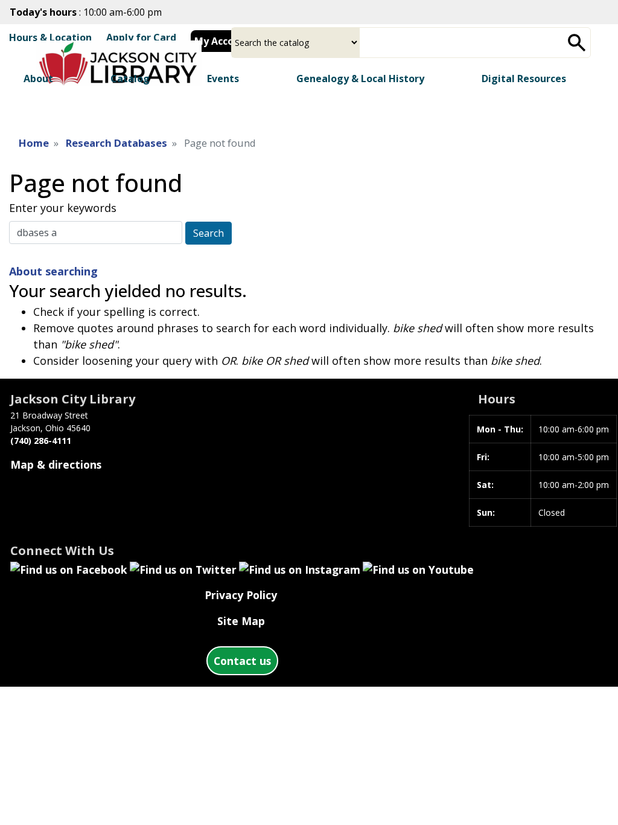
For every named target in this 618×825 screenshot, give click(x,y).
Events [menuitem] (223, 78)
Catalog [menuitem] (130, 78)
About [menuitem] (38, 78)
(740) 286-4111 (40, 440)
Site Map (241, 621)
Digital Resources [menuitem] (524, 78)
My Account (222, 41)
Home (34, 143)
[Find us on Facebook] (68, 568)
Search (208, 233)
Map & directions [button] (55, 464)
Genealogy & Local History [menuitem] (360, 78)
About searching (53, 271)
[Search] (577, 42)
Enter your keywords (62, 208)
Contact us (242, 660)
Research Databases (116, 143)
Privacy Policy (241, 595)
